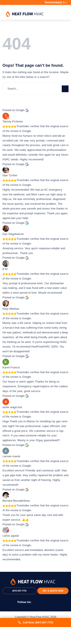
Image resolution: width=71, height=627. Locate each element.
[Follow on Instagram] (41, 602)
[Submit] (65, 88)
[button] (63, 14)
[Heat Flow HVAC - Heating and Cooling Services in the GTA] (25, 14)
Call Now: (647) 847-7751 (38, 622)
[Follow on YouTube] (51, 602)
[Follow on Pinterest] (46, 602)
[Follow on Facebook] (35, 602)
